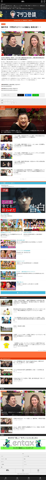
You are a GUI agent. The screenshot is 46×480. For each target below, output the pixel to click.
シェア (29, 95)
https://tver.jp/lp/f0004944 (6, 86)
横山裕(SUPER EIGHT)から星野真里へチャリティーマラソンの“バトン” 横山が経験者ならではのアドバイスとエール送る (29, 309)
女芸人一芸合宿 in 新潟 (19, 326)
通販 (1, 467)
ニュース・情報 (26, 456)
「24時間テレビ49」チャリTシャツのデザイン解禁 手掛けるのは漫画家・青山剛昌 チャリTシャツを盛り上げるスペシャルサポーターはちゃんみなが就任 (29, 344)
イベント (25, 464)
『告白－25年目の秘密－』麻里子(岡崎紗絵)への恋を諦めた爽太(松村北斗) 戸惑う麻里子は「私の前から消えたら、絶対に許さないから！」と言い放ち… (29, 302)
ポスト (21, 95)
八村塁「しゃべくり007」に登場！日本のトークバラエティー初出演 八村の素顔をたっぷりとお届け (29, 335)
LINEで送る (35, 95)
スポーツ (2, 461)
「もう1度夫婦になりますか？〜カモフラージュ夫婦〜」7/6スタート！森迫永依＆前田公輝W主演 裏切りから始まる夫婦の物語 (29, 319)
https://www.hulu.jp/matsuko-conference (9, 90)
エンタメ (5, 100)
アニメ (25, 461)
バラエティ (11, 100)
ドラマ (2, 456)
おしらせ (3, 24)
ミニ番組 (2, 464)
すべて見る (22, 179)
